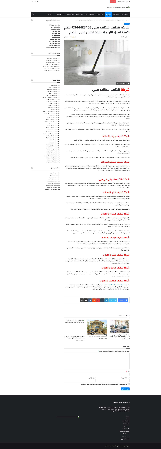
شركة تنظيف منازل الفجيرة (54, 179)
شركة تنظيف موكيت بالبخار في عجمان (51, 97)
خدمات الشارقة (100, 14)
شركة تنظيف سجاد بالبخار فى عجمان (51, 133)
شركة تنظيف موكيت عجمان (53, 107)
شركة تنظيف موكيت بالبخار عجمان (52, 156)
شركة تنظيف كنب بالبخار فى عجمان (52, 113)
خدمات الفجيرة (70, 14)
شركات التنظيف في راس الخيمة (52, 64)
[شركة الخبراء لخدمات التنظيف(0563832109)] (118, 7)
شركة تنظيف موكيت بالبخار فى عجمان (51, 111)
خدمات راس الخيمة (89, 14)
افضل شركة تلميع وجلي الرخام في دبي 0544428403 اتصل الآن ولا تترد (74, 337)
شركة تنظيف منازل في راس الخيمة (52, 70)
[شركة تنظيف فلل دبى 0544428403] (97, 327)
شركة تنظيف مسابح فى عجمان (53, 151)
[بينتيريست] (98, 300)
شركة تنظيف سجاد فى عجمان (53, 129)
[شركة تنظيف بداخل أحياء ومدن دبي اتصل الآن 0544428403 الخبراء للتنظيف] (119, 326)
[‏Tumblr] (102, 300)
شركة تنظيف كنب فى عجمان (53, 125)
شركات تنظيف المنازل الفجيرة (53, 185)
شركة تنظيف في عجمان (54, 103)
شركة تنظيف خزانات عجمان (53, 117)
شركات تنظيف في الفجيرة (54, 183)
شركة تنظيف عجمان (55, 85)
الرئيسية (126, 20)
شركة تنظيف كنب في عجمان (53, 89)
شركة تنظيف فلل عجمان (54, 139)
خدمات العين (116, 14)
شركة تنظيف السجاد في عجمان (53, 135)
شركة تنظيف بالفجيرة (55, 173)
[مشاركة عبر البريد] (86, 300)
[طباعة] (82, 300)
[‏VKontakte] (90, 300)
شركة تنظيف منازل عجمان (54, 87)
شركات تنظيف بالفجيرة (55, 175)
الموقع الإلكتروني (92, 377)
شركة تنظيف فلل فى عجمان (53, 160)
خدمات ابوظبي (125, 14)
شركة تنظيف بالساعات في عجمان (52, 121)
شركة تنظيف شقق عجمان (54, 93)
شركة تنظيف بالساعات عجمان (53, 158)
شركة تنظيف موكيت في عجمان (53, 145)
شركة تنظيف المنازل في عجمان (53, 119)
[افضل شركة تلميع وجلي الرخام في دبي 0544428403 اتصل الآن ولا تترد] (74, 327)
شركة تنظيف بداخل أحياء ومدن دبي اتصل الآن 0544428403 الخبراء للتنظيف (120, 336)
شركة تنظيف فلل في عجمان (53, 149)
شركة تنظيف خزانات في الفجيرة (52, 189)
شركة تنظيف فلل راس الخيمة (53, 58)
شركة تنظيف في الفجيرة (54, 177)
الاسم (128, 371)
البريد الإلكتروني (125, 377)
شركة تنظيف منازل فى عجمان (53, 143)
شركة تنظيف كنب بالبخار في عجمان (52, 131)
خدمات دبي (108, 14)
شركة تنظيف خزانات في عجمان (53, 137)
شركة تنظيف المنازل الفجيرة (53, 181)
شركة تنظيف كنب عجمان (54, 115)
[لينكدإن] (106, 300)
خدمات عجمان (79, 14)
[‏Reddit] (94, 300)
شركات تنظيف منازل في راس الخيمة (51, 66)
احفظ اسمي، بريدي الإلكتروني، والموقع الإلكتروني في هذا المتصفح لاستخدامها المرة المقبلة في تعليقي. (104, 384)
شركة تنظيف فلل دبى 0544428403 (98, 336)
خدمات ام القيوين (61, 14)
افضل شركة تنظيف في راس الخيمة (52, 68)
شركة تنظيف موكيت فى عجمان (53, 91)
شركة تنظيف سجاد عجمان (54, 105)
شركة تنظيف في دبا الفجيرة (53, 187)
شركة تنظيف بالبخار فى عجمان (53, 95)
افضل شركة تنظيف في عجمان (53, 99)
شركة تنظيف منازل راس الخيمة (53, 60)
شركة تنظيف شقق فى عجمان (53, 162)
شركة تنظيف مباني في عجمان (53, 147)
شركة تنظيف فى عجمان (54, 123)
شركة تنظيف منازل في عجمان (53, 101)
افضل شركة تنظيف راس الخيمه (53, 62)
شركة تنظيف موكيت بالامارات (115, 284)
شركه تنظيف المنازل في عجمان (53, 127)
